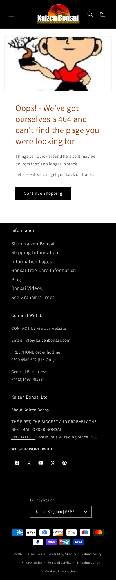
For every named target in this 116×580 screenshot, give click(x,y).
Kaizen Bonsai (36, 554)
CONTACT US (23, 328)
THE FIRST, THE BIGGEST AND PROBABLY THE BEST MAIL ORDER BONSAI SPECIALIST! (54, 429)
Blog (16, 279)
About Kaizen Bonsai (30, 409)
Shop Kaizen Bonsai (33, 243)
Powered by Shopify (62, 554)
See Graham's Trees (33, 297)
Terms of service (59, 562)
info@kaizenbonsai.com (47, 340)
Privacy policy (31, 562)
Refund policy (92, 554)
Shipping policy (88, 562)
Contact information (60, 571)
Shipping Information (35, 252)
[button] (11, 14)
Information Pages (31, 261)
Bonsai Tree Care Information (43, 270)
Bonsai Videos (26, 288)
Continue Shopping (43, 193)
